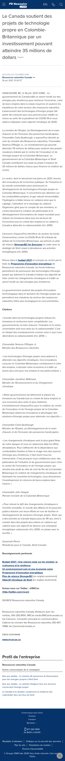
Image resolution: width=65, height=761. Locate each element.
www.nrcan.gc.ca (11, 639)
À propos (32, 719)
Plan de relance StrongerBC (17, 576)
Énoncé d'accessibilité (32, 748)
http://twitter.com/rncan (15, 592)
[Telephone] (53, 4)
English (21, 57)
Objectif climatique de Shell (17, 580)
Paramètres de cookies (39, 745)
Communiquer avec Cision (32, 712)
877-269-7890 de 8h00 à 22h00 (32, 731)
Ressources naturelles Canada (19, 664)
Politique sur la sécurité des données (43, 741)
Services (31, 722)
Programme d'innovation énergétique (31, 263)
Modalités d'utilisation (12, 741)
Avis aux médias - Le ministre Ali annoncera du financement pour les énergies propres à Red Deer (30, 678)
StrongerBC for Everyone (28, 244)
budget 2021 (25, 260)
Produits (32, 716)
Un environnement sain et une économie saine (27, 569)
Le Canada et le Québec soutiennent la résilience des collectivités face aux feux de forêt (27, 693)
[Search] (61, 4)
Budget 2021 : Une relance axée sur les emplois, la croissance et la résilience (30, 563)
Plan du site (19, 745)
